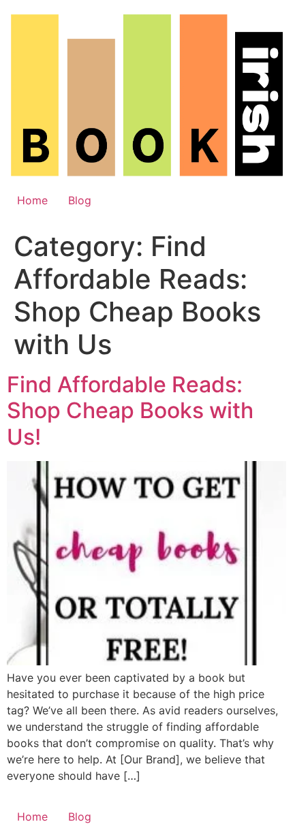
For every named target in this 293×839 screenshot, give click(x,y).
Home (32, 200)
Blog (79, 200)
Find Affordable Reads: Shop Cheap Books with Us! (130, 410)
